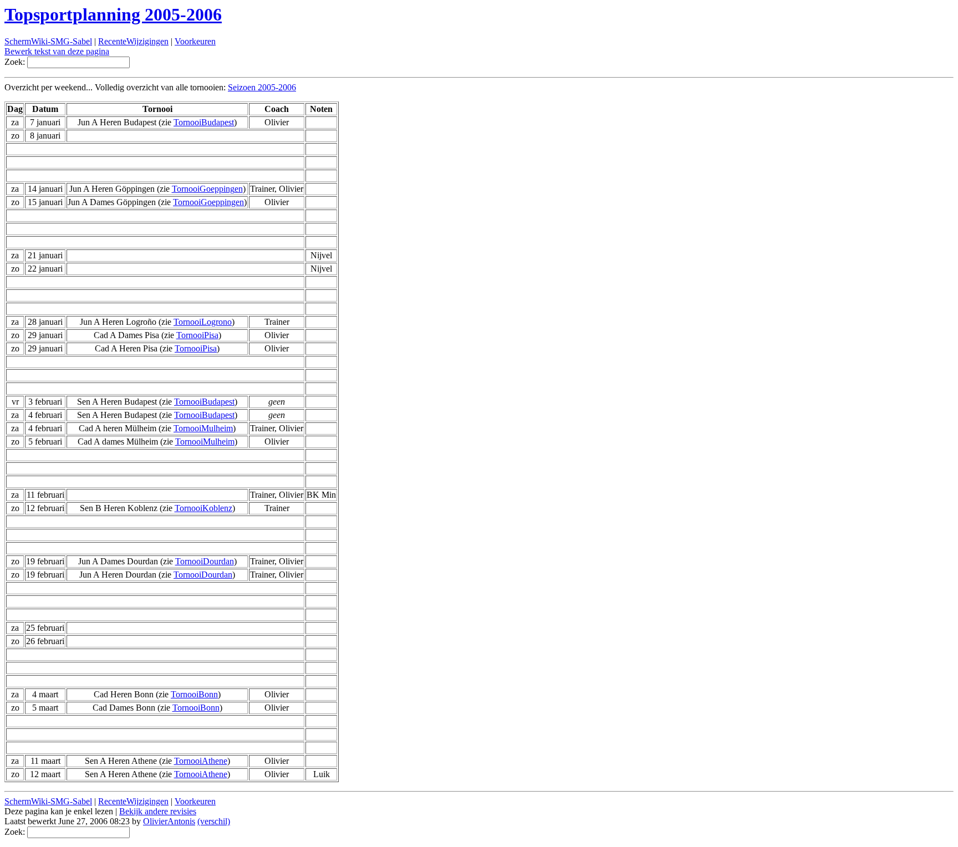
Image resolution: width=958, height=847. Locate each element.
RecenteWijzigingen (133, 41)
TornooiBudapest (204, 122)
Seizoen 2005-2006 (262, 87)
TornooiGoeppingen (207, 188)
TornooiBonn (194, 694)
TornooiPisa (197, 335)
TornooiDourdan (204, 561)
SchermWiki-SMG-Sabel (48, 41)
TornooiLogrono (203, 321)
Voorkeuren (195, 41)
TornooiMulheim (203, 428)
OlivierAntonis (169, 821)
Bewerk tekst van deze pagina (56, 51)
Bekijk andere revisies (157, 811)
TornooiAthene (200, 761)
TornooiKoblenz (203, 508)
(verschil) (213, 821)
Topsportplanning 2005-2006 (113, 14)
